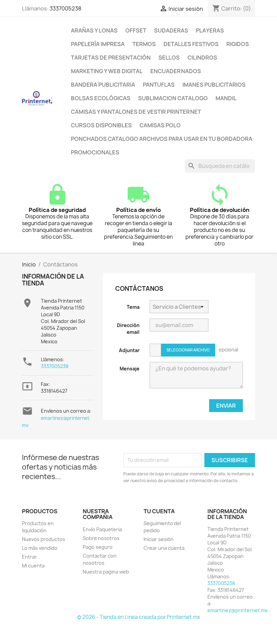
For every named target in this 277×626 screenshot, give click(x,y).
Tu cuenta (159, 511)
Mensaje (130, 368)
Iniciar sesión (159, 539)
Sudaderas (171, 30)
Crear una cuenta (164, 548)
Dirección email (128, 328)
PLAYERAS (210, 30)
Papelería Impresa (98, 44)
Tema (133, 307)
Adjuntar (129, 350)
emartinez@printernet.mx (237, 610)
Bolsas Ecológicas (100, 98)
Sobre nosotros (101, 538)
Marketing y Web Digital (107, 71)
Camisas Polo (160, 125)
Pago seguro (97, 547)
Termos (144, 44)
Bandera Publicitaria (103, 84)
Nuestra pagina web (106, 571)
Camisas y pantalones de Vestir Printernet (136, 111)
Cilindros (202, 57)
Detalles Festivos (191, 44)
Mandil (226, 98)
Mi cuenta (33, 565)
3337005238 (65, 8)
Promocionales (95, 152)
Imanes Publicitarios (214, 84)
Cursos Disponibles (101, 125)
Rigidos (237, 44)
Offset (135, 30)
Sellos (169, 57)
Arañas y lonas (94, 30)
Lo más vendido (39, 548)
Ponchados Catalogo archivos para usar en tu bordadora (161, 139)
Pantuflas (159, 84)
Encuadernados (175, 71)
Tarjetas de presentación (111, 57)
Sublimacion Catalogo (173, 98)
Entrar (29, 557)
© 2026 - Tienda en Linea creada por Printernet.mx (138, 617)
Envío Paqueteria (102, 529)
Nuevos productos (43, 539)
